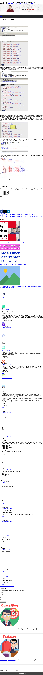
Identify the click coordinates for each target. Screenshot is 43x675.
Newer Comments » (10, 586)
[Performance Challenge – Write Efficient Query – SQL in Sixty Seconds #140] (10, 240)
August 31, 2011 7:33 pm (6, 327)
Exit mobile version (21, 673)
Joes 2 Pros (2, 209)
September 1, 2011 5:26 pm (7, 535)
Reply (3, 304)
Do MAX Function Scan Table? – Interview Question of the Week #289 (13, 264)
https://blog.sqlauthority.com (14, 207)
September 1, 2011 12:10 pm (7, 482)
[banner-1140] (21, 11)
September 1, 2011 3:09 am (7, 423)
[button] (1, 211)
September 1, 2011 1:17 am (7, 378)
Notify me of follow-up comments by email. (9, 597)
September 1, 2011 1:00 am (7, 364)
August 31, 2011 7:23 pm (6, 297)
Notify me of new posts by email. (7, 599)
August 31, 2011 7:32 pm (6, 309)
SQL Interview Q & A (6, 665)
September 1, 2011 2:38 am (7, 389)
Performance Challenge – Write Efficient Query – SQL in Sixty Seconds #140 (14, 242)
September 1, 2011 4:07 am (7, 436)
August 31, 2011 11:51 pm (7, 350)
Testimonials (31, 3)
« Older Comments (3, 586)
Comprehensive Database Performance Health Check (18, 3)
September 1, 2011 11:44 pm (7, 561)
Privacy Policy (4, 668)
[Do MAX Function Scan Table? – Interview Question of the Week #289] (10, 262)
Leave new (8, 290)
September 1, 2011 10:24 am (7, 469)
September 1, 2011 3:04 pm (7, 508)
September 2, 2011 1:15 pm (7, 576)
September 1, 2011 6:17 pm (7, 549)
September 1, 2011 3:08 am (7, 412)
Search (3, 667)
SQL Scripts (6, 209)
